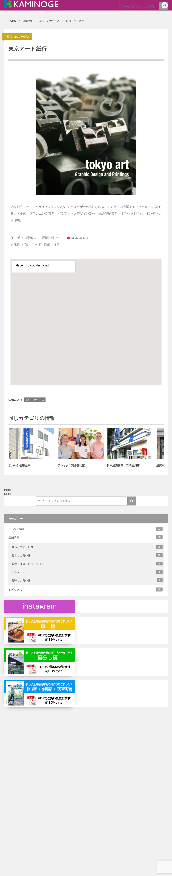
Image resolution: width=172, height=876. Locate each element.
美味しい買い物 (86, 580)
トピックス (84, 589)
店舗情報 (84, 537)
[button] (165, 5)
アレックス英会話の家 (71, 465)
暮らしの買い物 (86, 555)
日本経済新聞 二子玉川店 (123, 465)
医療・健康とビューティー (86, 563)
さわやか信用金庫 (19, 465)
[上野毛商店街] (31, 6)
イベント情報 (84, 529)
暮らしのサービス (18, 36)
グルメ (86, 572)
